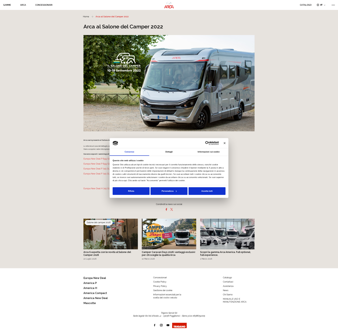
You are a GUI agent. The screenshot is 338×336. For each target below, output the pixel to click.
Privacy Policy (160, 286)
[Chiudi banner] (225, 143)
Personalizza (167, 191)
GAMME (7, 5)
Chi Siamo (228, 294)
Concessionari (160, 277)
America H (90, 288)
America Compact (95, 293)
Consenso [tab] (129, 152)
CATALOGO (305, 5)
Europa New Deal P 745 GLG (97, 168)
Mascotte (89, 303)
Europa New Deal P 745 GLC (97, 173)
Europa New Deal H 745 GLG (97, 188)
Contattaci (228, 282)
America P (90, 283)
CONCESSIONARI (43, 5)
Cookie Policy (159, 282)
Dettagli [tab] (169, 152)
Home (86, 16)
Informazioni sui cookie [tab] (208, 152)
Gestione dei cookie (162, 290)
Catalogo (227, 277)
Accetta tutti (207, 191)
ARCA (23, 5)
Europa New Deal (94, 278)
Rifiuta (131, 191)
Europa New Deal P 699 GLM (97, 164)
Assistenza (228, 286)
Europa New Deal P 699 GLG (97, 158)
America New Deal (95, 298)
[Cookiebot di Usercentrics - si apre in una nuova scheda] (207, 143)
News (225, 290)
